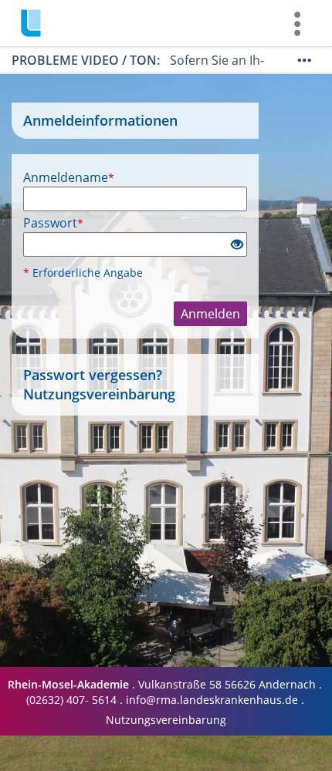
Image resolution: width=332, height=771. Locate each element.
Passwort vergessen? (92, 374)
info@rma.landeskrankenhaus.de (212, 699)
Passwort (53, 222)
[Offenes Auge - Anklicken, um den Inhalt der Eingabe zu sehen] (237, 245)
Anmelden (210, 313)
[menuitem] (297, 23)
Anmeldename (68, 177)
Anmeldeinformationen (100, 120)
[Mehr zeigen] (304, 60)
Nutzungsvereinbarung (99, 394)
